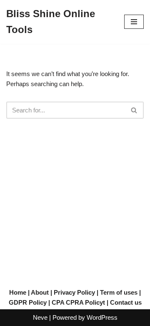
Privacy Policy (74, 292)
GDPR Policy (28, 302)
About (40, 292)
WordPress (102, 317)
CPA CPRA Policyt (78, 302)
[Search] (134, 110)
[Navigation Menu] (134, 22)
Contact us (126, 302)
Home (17, 292)
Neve (40, 317)
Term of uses (119, 292)
